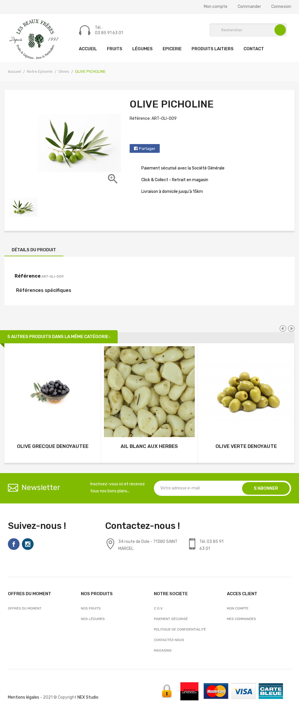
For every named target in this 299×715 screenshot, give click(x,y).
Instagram (28, 544)
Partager (147, 148)
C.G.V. (158, 608)
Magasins (163, 650)
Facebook (14, 544)
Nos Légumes (93, 619)
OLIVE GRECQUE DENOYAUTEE (52, 446)
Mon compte (215, 6)
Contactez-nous (169, 640)
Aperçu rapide (52, 392)
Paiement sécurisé (171, 619)
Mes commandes (241, 619)
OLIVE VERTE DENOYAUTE (246, 446)
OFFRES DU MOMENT (24, 608)
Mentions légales (23, 697)
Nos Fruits (91, 608)
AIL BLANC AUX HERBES (149, 446)
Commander (249, 6)
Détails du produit (34, 249)
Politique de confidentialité (180, 629)
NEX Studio (87, 697)
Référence (28, 276)
